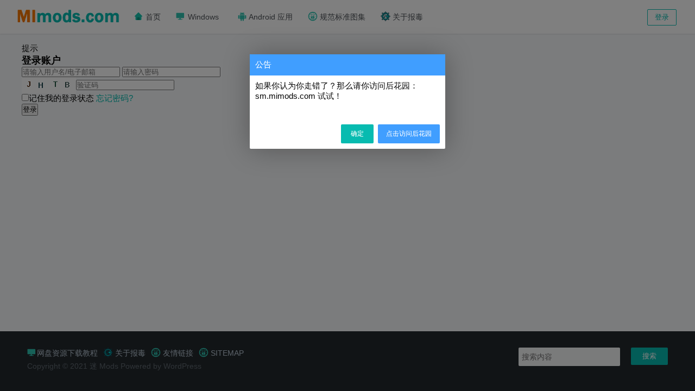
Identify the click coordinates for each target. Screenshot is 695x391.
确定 (357, 133)
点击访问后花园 (409, 133)
